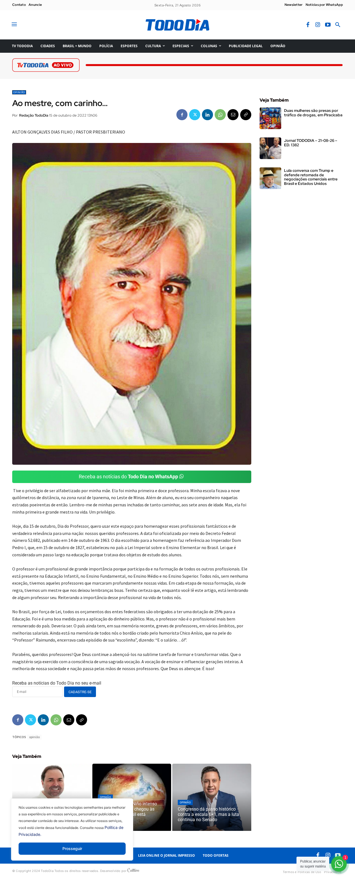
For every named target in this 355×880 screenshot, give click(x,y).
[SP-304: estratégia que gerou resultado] (51, 797)
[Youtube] (328, 25)
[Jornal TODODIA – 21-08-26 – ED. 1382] (270, 148)
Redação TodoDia (33, 115)
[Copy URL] (245, 114)
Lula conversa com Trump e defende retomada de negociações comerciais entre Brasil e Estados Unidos (311, 177)
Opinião (19, 92)
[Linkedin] (207, 114)
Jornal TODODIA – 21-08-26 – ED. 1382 (310, 142)
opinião (34, 737)
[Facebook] (308, 25)
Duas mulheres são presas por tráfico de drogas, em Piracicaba (313, 112)
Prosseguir (72, 848)
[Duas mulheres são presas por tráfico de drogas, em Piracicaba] (270, 118)
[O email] (233, 114)
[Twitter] (194, 114)
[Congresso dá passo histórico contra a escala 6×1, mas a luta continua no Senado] (211, 797)
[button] (338, 25)
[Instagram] (318, 25)
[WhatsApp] (220, 114)
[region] (72, 833)
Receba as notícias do (128, 476)
